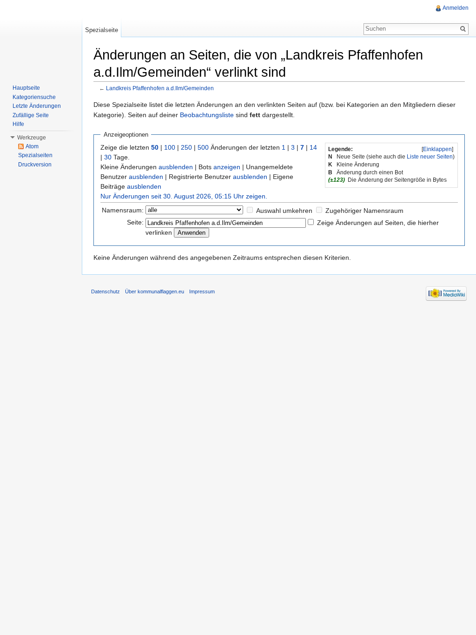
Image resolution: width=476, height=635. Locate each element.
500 (203, 147)
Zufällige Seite (31, 115)
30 (108, 157)
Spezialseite (101, 29)
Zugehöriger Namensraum (364, 210)
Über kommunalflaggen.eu (154, 291)
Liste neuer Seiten (430, 156)
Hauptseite (26, 88)
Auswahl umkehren (284, 210)
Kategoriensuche (34, 97)
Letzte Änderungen (37, 106)
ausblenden (176, 167)
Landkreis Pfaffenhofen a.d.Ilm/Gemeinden (160, 88)
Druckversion (35, 164)
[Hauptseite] (41, 37)
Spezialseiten (35, 155)
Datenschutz (105, 291)
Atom (32, 146)
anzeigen (226, 167)
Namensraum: (123, 210)
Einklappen (437, 149)
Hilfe (18, 124)
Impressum (202, 291)
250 (186, 147)
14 (313, 147)
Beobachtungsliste (207, 115)
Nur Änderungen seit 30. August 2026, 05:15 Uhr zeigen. (183, 196)
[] (437, 149)
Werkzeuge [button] (31, 137)
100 (169, 147)
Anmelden (456, 8)
